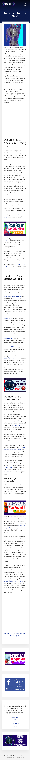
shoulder (6, 467)
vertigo (6, 217)
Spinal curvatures (8, 338)
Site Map (15, 726)
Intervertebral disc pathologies (12, 296)
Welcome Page (15, 717)
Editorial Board (15, 724)
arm (11, 467)
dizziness (20, 215)
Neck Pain (6, 633)
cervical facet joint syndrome (11, 358)
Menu (26, 5)
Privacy (15, 719)
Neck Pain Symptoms (16, 633)
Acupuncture (21, 525)
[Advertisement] (15, 121)
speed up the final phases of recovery (14, 581)
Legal (15, 721)
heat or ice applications (17, 528)
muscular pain (16, 425)
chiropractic (7, 528)
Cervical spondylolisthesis (11, 347)
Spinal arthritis (8, 318)
